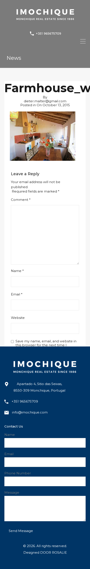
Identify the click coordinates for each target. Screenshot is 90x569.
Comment (21, 200)
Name (17, 271)
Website (18, 318)
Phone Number (17, 473)
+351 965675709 (48, 33)
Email (16, 294)
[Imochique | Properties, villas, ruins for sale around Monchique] (45, 24)
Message (11, 493)
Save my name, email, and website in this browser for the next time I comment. (46, 345)
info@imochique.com (30, 412)
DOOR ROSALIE (53, 552)
